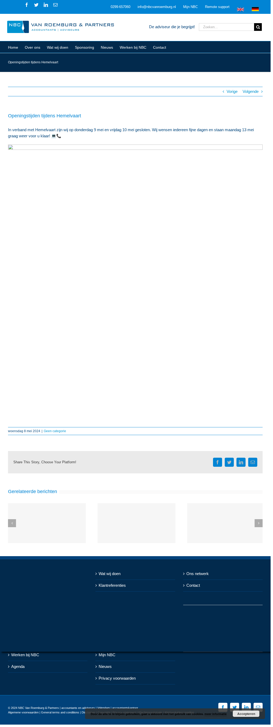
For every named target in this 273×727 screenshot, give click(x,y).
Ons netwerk (197, 573)
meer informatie (215, 714)
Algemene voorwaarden (23, 712)
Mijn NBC (107, 654)
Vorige (232, 91)
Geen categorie (55, 431)
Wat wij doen (110, 573)
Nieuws (105, 666)
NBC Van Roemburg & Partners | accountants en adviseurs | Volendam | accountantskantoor (78, 707)
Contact (193, 585)
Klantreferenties (112, 585)
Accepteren (246, 713)
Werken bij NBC (25, 654)
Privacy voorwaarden (117, 678)
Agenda (18, 666)
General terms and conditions (60, 712)
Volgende (251, 91)
